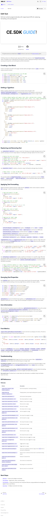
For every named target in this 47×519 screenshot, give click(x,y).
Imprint (2, 507)
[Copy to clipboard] (44, 74)
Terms (2, 515)
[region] (23, 120)
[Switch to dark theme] (38, 1)
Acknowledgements (4, 512)
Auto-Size (5, 485)
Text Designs (5, 482)
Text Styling (5, 480)
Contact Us (3, 504)
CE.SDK (2, 8)
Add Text (5, 478)
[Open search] (40, 1)
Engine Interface (35, 53)
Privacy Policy (3, 510)
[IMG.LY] (3, 1)
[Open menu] (45, 8)
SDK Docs (9, 1)
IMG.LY (3, 501)
